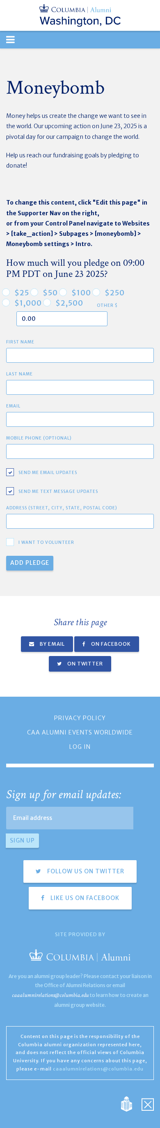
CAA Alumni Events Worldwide (80, 732)
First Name (20, 342)
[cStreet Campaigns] (148, 1103)
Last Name (19, 374)
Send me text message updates (58, 491)
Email (13, 406)
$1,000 (28, 303)
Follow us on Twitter (85, 871)
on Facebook (110, 644)
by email (52, 644)
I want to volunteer (46, 542)
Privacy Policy (80, 718)
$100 (81, 293)
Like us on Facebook (84, 898)
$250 (115, 293)
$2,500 (69, 303)
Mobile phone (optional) (39, 438)
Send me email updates (47, 472)
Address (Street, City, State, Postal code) (61, 508)
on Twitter (84, 664)
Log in (80, 746)
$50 (50, 293)
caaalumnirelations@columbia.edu (50, 995)
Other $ (107, 305)
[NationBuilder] (130, 1103)
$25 (21, 293)
